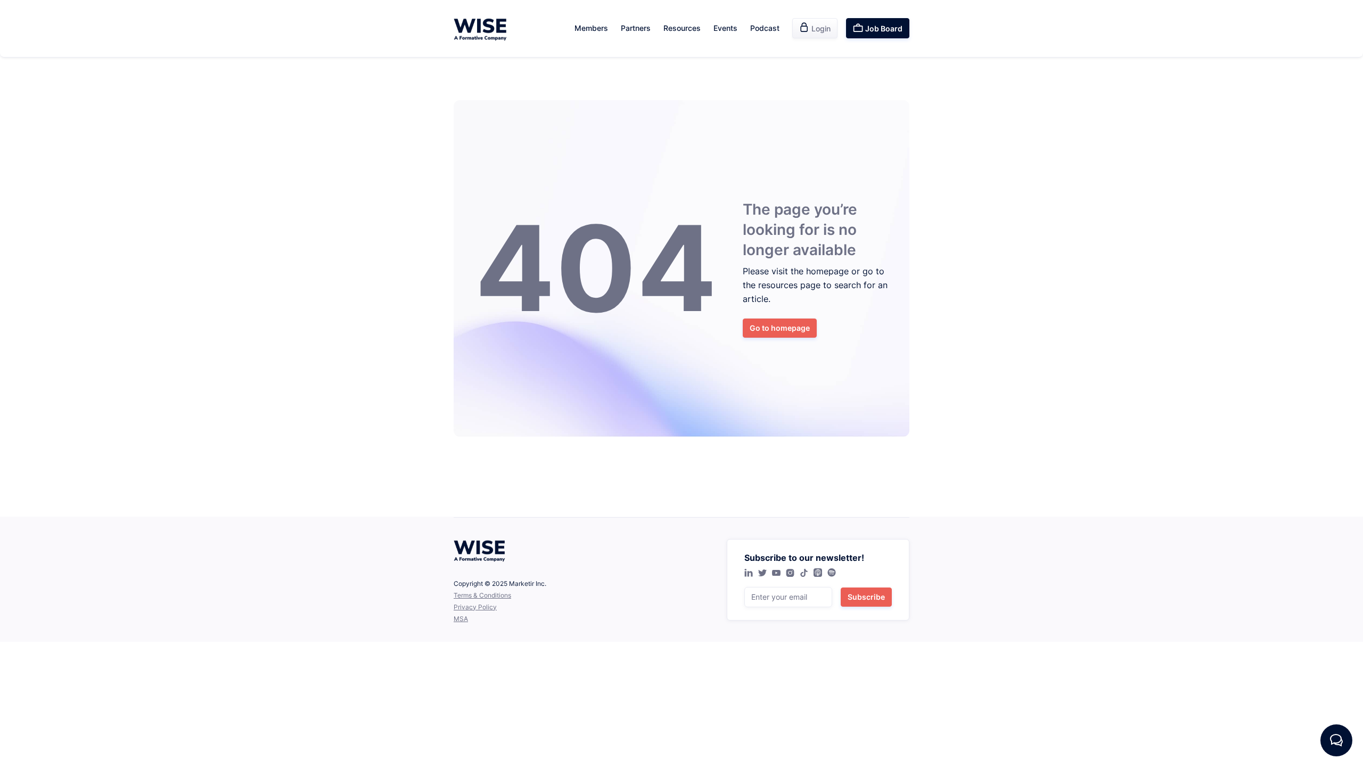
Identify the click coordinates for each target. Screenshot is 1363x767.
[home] (480, 28)
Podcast (764, 27)
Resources (682, 27)
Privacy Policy (475, 607)
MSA (461, 619)
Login (815, 27)
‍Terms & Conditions (482, 595)
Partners (636, 27)
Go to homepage (780, 327)
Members (591, 27)
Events (725, 27)
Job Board (877, 27)
